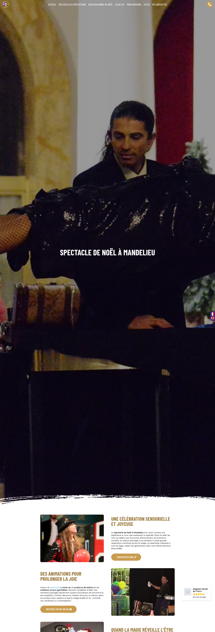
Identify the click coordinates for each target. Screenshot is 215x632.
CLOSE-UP (120, 5)
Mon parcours (134, 5)
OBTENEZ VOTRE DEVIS (57, 609)
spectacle (54, 587)
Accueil (52, 5)
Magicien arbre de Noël (100, 5)
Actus (147, 5)
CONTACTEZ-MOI (125, 557)
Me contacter (159, 5)
